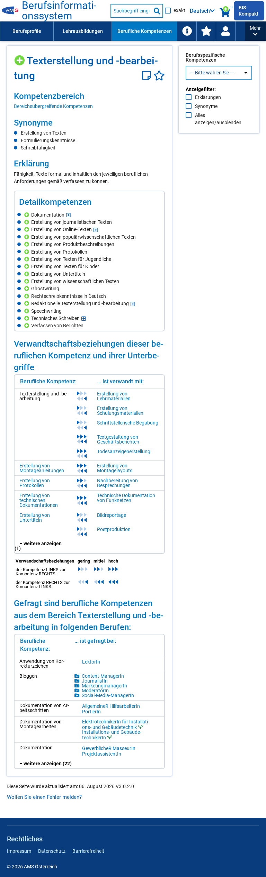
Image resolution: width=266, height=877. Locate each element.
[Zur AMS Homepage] (12, 10)
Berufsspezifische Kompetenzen (205, 57)
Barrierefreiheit (88, 851)
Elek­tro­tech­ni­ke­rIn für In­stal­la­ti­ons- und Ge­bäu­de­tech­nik (115, 724)
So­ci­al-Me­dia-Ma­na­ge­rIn (108, 695)
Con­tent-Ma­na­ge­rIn (103, 676)
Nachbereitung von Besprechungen (117, 483)
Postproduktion (114, 529)
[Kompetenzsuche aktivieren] (225, 11)
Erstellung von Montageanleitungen (41, 468)
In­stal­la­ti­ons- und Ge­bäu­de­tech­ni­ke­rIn (111, 735)
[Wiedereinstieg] (225, 31)
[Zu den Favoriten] (206, 31)
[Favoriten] (159, 76)
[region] (89, 100)
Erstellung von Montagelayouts (114, 468)
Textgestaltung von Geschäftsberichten (118, 439)
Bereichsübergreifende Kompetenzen (53, 106)
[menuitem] (26, 31)
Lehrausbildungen (83, 31)
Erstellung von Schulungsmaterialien (120, 410)
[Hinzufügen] (20, 58)
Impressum (19, 851)
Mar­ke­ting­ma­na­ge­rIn (104, 685)
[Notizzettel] (147, 76)
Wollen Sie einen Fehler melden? (44, 797)
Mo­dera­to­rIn (95, 690)
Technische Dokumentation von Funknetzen (126, 498)
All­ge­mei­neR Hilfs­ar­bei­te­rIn (111, 706)
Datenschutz (51, 851)
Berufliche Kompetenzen (144, 31)
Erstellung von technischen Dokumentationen (38, 500)
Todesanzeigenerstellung (123, 451)
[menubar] (122, 31)
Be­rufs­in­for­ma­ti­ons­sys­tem (59, 10)
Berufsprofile (26, 31)
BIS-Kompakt (248, 11)
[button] (255, 31)
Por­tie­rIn (91, 711)
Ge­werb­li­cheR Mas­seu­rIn (108, 748)
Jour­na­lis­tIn (95, 680)
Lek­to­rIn (91, 661)
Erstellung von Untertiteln (34, 517)
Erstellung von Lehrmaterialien (114, 396)
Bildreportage (111, 515)
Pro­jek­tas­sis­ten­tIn (101, 753)
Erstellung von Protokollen (34, 483)
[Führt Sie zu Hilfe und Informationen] (186, 31)
